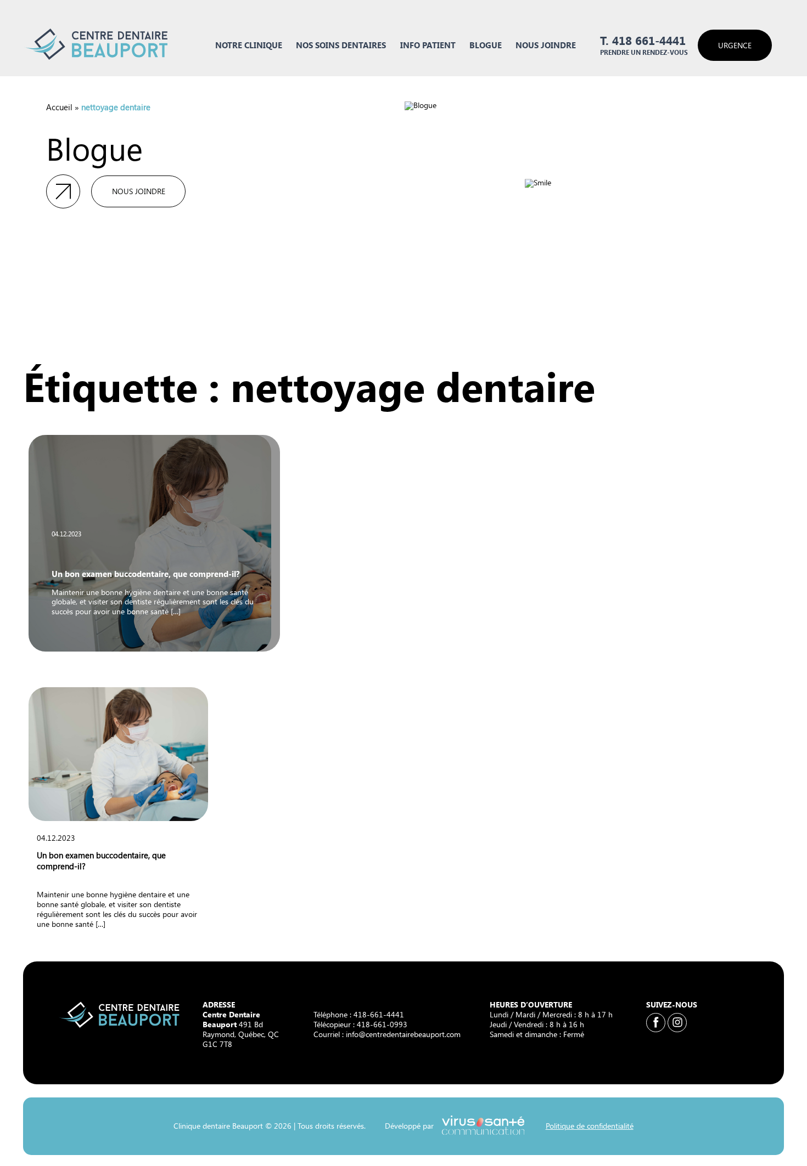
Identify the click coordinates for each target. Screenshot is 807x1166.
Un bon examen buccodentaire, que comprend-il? (146, 573)
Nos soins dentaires (341, 44)
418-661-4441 (379, 1014)
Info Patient (428, 44)
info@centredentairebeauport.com (403, 1034)
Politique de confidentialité (589, 1125)
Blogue (485, 44)
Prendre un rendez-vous (644, 52)
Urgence (735, 45)
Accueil (59, 106)
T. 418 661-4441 (643, 40)
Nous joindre (545, 44)
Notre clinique (248, 44)
